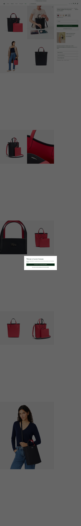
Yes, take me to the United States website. (40, 264)
